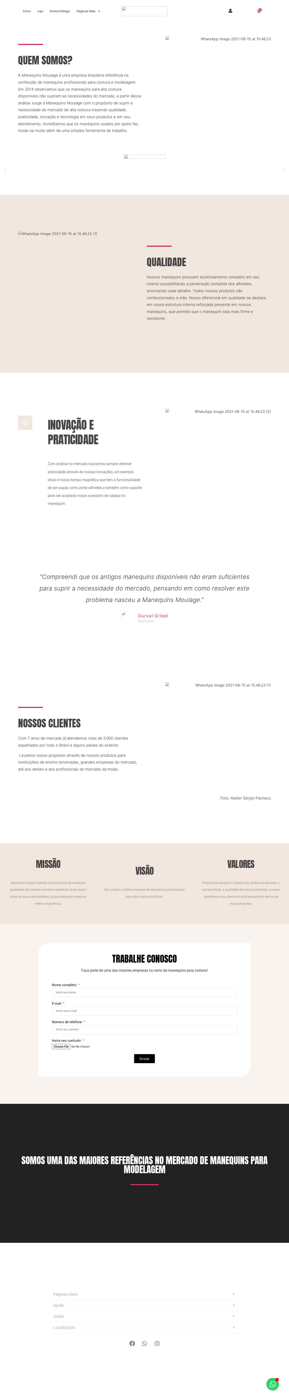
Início (27, 11)
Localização (64, 1327)
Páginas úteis (65, 1294)
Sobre (58, 1316)
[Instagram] (157, 1343)
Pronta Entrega (60, 11)
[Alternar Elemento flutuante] (272, 1384)
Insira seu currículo (67, 1041)
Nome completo (64, 985)
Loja (40, 11)
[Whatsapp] (144, 1343)
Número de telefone (67, 1022)
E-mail (57, 1004)
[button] (5, 170)
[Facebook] (132, 1343)
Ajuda (58, 1305)
